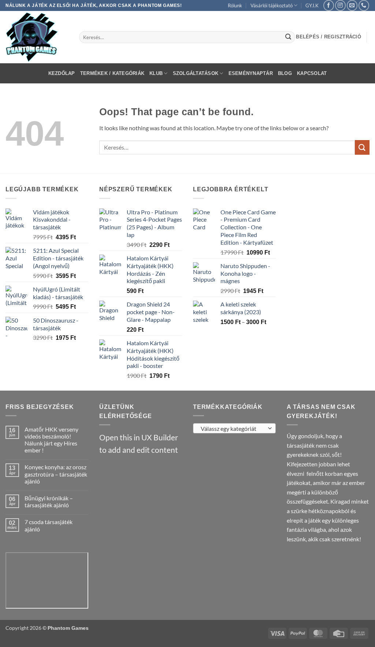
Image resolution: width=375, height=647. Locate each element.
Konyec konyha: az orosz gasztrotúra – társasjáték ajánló (56, 473)
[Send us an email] (352, 5)
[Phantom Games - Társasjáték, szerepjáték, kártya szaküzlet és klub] (36, 37)
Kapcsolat (312, 73)
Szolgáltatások (196, 73)
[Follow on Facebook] (328, 5)
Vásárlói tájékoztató (271, 5)
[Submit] (288, 37)
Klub (156, 73)
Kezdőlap (61, 73)
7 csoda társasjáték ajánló (49, 525)
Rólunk (235, 5)
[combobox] (234, 428)
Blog (285, 73)
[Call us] (364, 5)
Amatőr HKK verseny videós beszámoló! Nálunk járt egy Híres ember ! (51, 440)
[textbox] (233, 429)
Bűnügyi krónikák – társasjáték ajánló (49, 501)
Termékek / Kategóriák (112, 73)
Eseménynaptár (251, 73)
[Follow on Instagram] (340, 5)
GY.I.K (312, 5)
